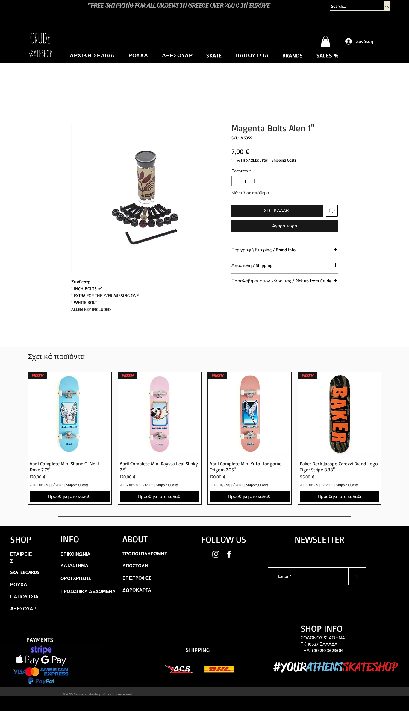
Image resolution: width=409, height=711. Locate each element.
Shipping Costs (284, 160)
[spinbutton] (245, 181)
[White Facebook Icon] (229, 554)
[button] (325, 41)
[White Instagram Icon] (216, 554)
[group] (204, 438)
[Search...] (387, 5)
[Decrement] (236, 181)
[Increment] (254, 181)
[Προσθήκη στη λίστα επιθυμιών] (332, 211)
